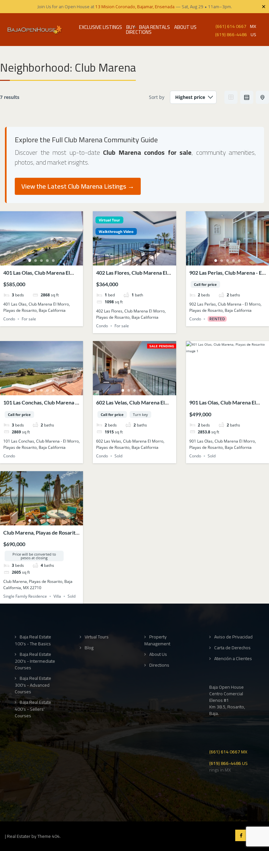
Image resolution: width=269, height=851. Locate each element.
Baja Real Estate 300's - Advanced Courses (33, 685)
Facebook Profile (241, 835)
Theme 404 (48, 836)
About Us (185, 27)
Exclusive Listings (100, 27)
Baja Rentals (154, 27)
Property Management (157, 640)
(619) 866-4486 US (228, 763)
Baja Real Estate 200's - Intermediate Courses (35, 661)
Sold (118, 456)
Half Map (262, 97)
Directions (139, 32)
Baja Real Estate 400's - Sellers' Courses (33, 709)
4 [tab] (47, 260)
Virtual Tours (97, 636)
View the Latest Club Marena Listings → (77, 186)
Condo (9, 319)
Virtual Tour (109, 220)
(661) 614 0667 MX (228, 751)
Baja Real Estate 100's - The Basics (33, 640)
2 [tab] (35, 260)
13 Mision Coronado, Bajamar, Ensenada (135, 6)
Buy (130, 27)
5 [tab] (53, 260)
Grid (231, 97)
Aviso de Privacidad (233, 636)
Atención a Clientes (233, 658)
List (246, 97)
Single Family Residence (25, 596)
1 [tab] (30, 260)
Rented (217, 319)
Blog (89, 647)
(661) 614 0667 (231, 26)
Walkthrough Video (116, 231)
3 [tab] (41, 260)
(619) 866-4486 (231, 34)
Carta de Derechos (232, 647)
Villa (57, 596)
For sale (29, 319)
